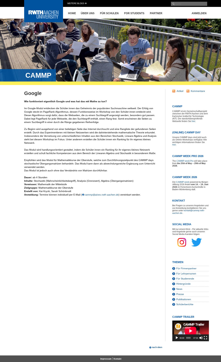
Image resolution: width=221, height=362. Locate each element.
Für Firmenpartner (186, 268)
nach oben (157, 347)
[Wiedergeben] (177, 338)
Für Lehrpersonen (186, 273)
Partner (156, 13)
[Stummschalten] (201, 338)
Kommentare (198, 91)
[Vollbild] (205, 338)
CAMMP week (182, 182)
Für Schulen (109, 13)
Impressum (106, 359)
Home (72, 13)
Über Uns (87, 13)
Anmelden (199, 13)
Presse (180, 294)
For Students (134, 13)
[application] (190, 331)
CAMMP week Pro (185, 161)
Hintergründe (183, 283)
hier (193, 121)
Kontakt (117, 359)
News (179, 289)
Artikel (180, 91)
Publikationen (183, 299)
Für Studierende (185, 278)
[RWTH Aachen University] (43, 21)
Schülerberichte (184, 304)
